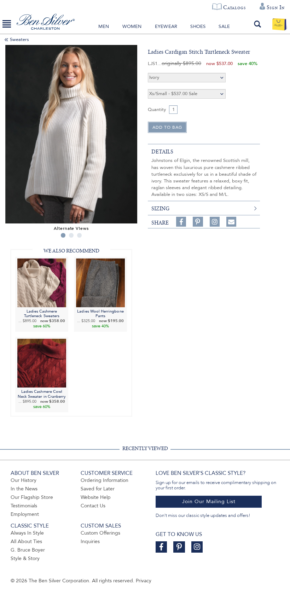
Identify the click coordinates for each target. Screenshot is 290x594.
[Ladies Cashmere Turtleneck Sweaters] (41, 282)
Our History (23, 480)
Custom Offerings (100, 533)
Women (132, 26)
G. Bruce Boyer (28, 550)
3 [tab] (79, 235)
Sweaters (19, 39)
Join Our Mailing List (209, 501)
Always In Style (27, 533)
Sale (224, 26)
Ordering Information (104, 480)
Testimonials (24, 505)
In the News (24, 488)
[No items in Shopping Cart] (279, 24)
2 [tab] (71, 235)
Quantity (157, 109)
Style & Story (25, 558)
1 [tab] (63, 235)
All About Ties (26, 541)
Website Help (96, 497)
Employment (25, 514)
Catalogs (234, 7)
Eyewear (166, 26)
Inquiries (90, 541)
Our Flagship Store (32, 497)
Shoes (197, 26)
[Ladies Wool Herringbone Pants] (100, 282)
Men (103, 26)
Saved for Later (98, 488)
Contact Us (93, 505)
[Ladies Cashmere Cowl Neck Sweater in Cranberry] (41, 363)
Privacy (143, 580)
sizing (160, 208)
